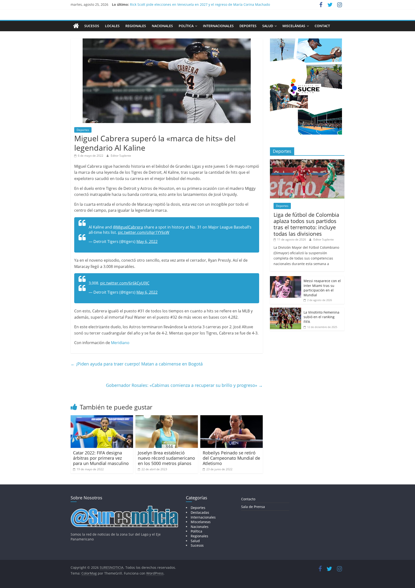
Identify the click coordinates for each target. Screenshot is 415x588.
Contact (322, 26)
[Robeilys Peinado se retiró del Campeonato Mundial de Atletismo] (231, 418)
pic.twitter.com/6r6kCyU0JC (124, 283)
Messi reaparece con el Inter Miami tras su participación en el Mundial (322, 288)
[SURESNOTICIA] (76, 26)
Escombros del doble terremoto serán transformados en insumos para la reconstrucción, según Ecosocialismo (218, 4)
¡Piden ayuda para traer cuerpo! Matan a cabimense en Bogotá (137, 364)
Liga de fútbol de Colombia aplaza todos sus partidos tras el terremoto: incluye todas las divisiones (306, 224)
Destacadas (200, 512)
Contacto (248, 499)
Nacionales (162, 26)
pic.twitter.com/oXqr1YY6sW (143, 232)
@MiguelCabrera (128, 227)
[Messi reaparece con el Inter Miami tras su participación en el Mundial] (285, 278)
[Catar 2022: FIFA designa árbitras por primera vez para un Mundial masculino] (102, 418)
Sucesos (91, 26)
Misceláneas (293, 26)
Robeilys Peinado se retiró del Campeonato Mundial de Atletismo (231, 458)
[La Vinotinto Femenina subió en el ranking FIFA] (285, 310)
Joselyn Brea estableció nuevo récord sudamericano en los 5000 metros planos (166, 458)
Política (186, 26)
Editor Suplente (121, 156)
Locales (112, 26)
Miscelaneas (201, 522)
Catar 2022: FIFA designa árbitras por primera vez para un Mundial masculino (101, 458)
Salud (267, 26)
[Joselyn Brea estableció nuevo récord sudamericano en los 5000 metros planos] (166, 418)
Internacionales (218, 26)
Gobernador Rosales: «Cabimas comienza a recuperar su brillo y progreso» (184, 385)
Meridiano (120, 342)
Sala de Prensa (253, 506)
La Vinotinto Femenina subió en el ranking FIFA (321, 317)
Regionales (135, 26)
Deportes (247, 26)
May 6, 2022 (147, 241)
